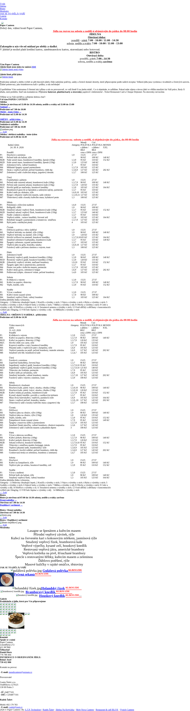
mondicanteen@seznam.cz (20, 672)
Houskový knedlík (52, 596)
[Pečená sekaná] (50, 574)
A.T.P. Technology (33, 710)
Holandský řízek (53, 588)
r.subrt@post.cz (15, 707)
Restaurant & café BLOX (107, 710)
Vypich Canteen (127, 710)
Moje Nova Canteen (85, 710)
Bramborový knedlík (40, 592)
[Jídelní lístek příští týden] (6, 77)
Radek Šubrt (48, 710)
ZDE (34, 67)
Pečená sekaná (24, 574)
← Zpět (3, 132)
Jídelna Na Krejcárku (65, 710)
